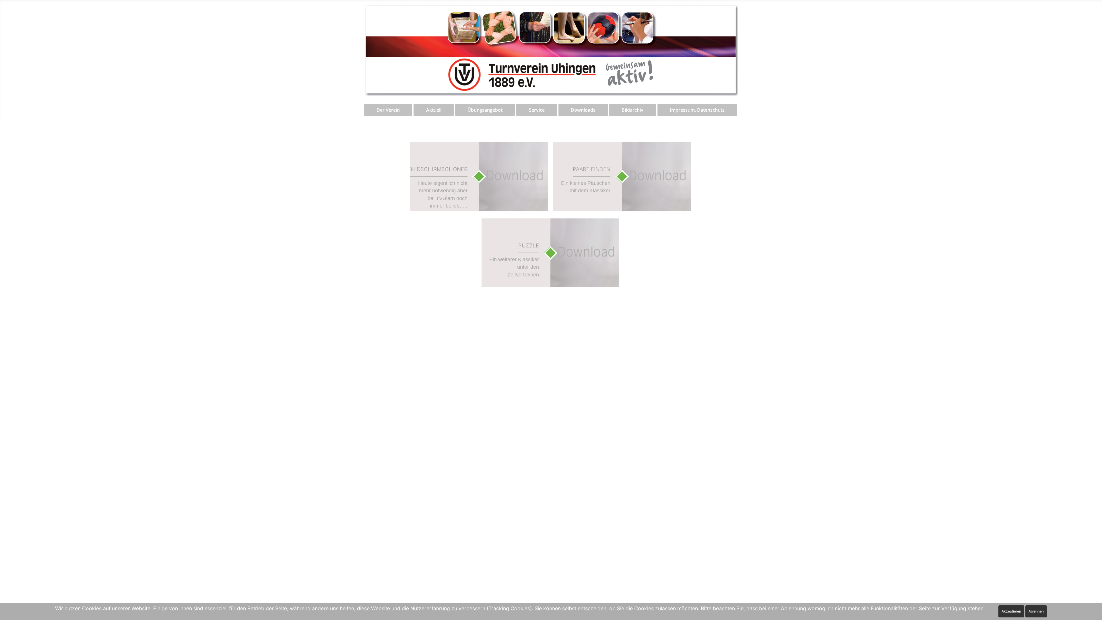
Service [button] (537, 110)
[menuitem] (388, 110)
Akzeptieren (1011, 611)
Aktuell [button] (433, 110)
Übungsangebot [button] (485, 110)
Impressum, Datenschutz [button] (697, 110)
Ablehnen (1036, 611)
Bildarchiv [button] (632, 110)
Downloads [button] (583, 110)
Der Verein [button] (388, 110)
